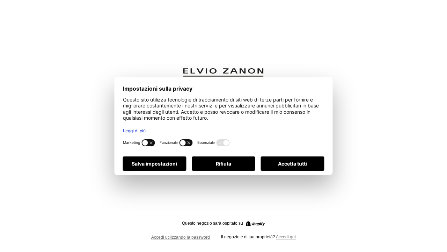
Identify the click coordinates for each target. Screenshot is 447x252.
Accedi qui (286, 236)
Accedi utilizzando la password (180, 237)
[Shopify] (255, 223)
